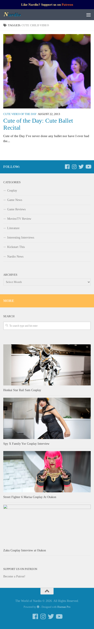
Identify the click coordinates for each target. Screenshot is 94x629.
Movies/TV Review (19, 218)
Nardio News (15, 256)
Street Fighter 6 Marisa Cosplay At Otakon (29, 497)
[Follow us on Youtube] (88, 166)
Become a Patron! (14, 576)
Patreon (67, 4)
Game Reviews (16, 209)
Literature (13, 228)
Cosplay (12, 190)
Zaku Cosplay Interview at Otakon (24, 550)
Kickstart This (16, 247)
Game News (14, 200)
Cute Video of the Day (20, 114)
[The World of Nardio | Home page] (15, 14)
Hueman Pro (63, 606)
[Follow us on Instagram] (74, 166)
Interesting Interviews (20, 237)
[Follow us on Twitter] (81, 166)
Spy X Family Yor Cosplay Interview (26, 443)
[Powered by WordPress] (38, 607)
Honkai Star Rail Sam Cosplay (22, 390)
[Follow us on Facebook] (67, 166)
